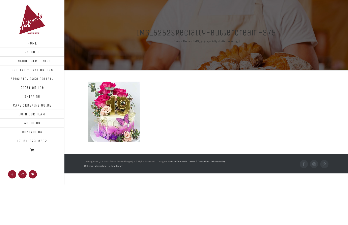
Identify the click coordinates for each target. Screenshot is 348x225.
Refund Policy (114, 166)
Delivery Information (95, 166)
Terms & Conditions (198, 161)
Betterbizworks (179, 161)
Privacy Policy (218, 161)
